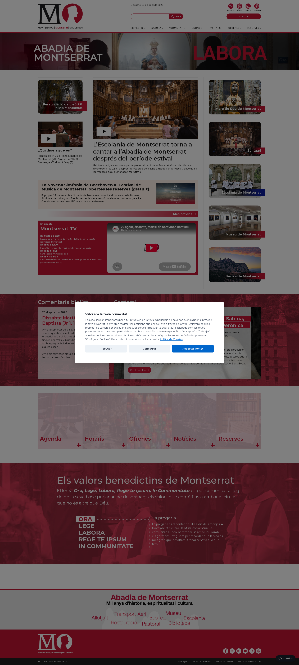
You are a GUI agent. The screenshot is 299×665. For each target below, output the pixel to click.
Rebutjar (106, 348)
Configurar (149, 348)
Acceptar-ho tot (193, 348)
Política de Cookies (171, 339)
